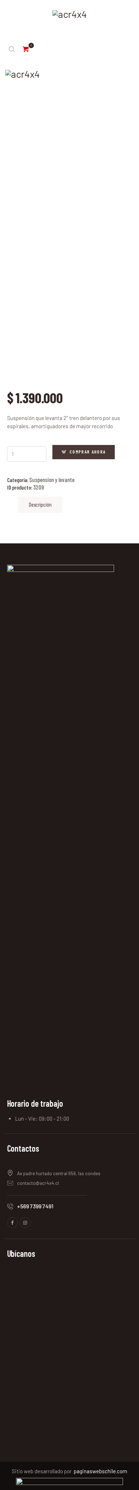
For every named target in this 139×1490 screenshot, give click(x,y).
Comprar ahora (87, 452)
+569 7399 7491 (35, 1206)
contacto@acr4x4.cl (38, 1183)
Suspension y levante (51, 479)
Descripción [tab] (40, 504)
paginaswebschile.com (100, 1471)
